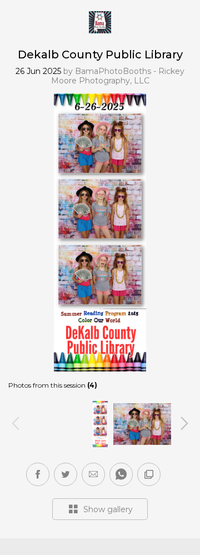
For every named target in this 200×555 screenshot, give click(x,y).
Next (184, 422)
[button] (93, 474)
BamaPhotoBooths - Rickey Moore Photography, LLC (118, 76)
